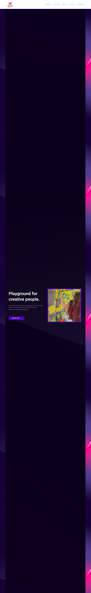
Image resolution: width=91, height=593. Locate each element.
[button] (51, 4)
